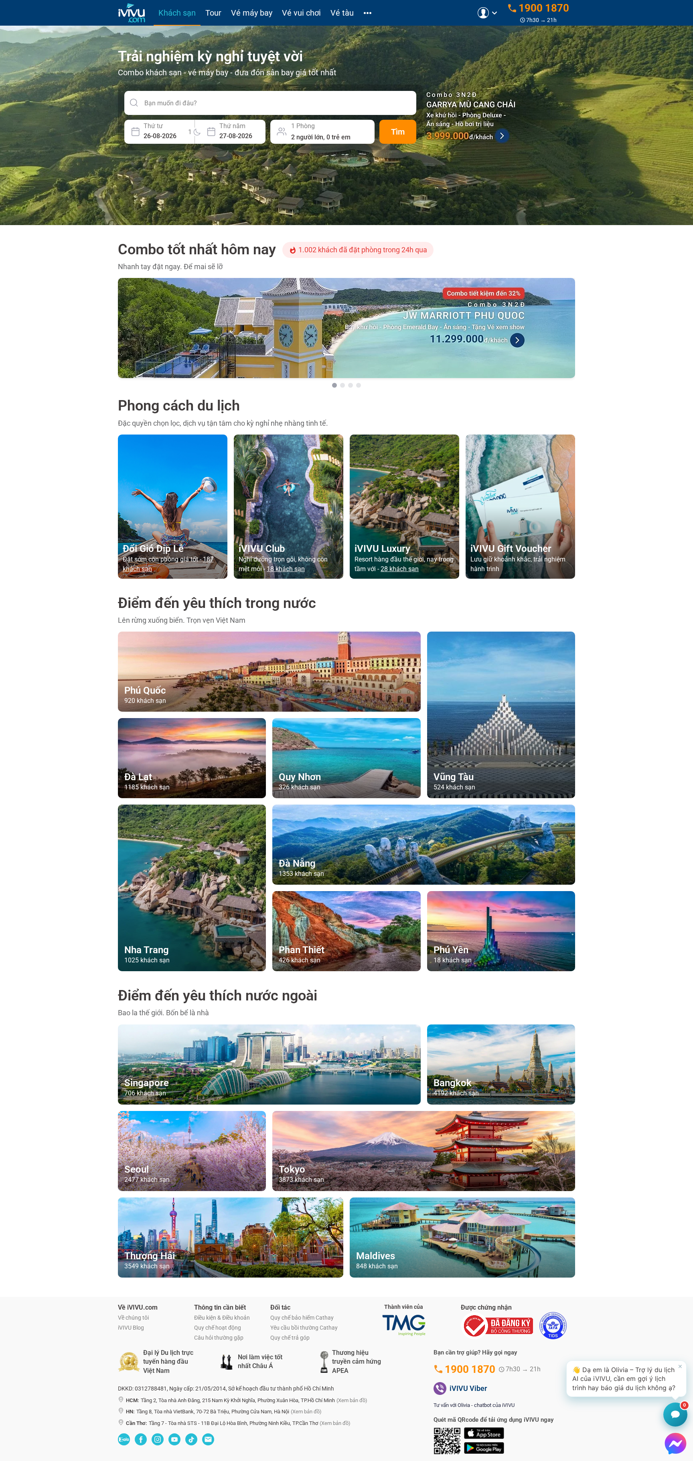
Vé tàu (342, 13)
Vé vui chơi (301, 13)
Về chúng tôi (133, 1317)
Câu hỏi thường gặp (218, 1337)
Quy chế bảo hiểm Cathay (302, 1317)
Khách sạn (177, 13)
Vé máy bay (251, 13)
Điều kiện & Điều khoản (222, 1317)
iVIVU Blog (131, 1327)
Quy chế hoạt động (217, 1327)
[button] (626, 1378)
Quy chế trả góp (290, 1337)
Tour (213, 13)
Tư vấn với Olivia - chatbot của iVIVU (474, 1405)
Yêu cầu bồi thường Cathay (304, 1327)
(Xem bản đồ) (351, 1400)
